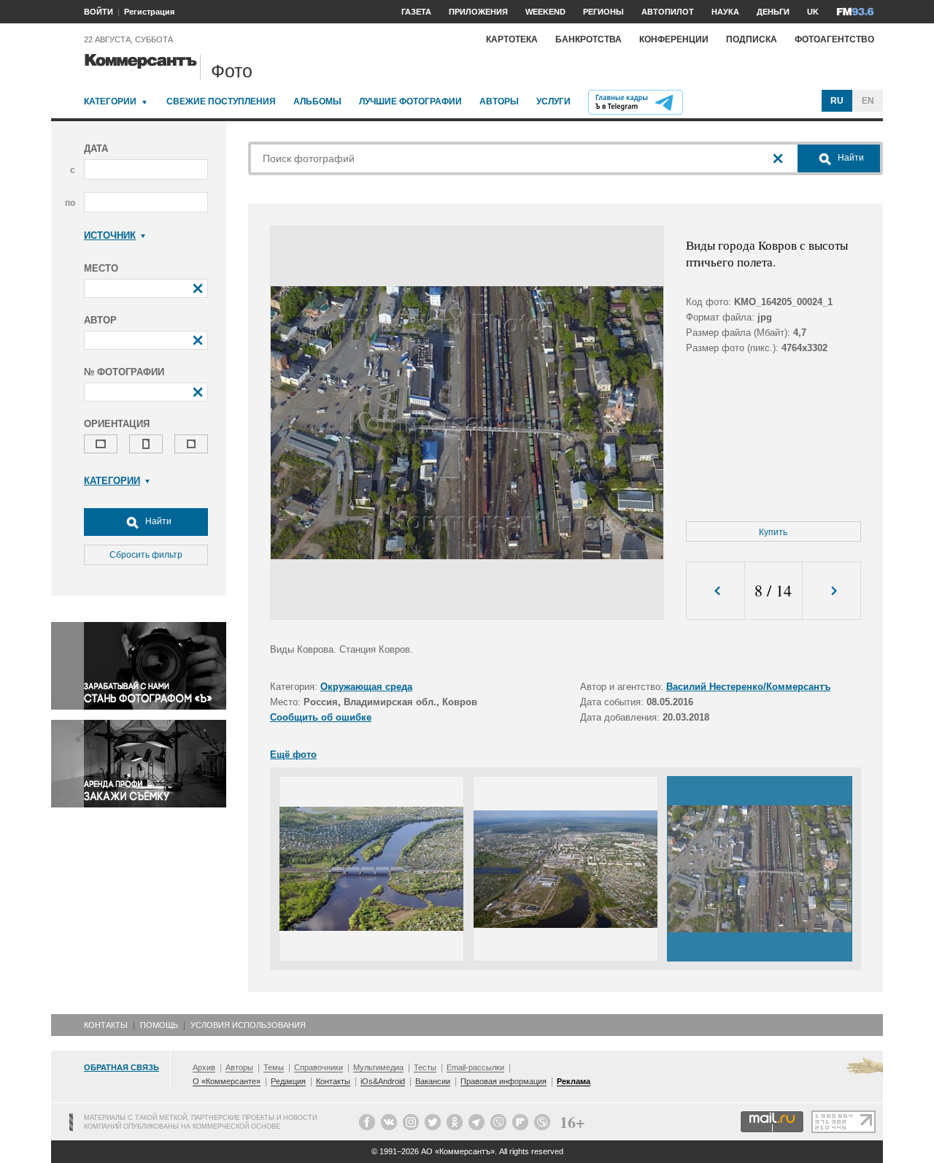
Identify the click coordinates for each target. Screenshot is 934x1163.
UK (813, 11)
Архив (204, 1067)
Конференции (674, 39)
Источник (110, 235)
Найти (157, 521)
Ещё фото (293, 754)
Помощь (159, 1025)
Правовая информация (503, 1081)
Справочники (318, 1067)
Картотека (512, 39)
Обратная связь (121, 1067)
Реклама (573, 1081)
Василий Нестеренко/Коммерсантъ (748, 686)
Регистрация (149, 11)
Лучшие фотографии (410, 101)
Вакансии (432, 1081)
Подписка (751, 39)
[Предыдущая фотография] (715, 591)
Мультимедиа (378, 1067)
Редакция (288, 1081)
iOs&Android (382, 1081)
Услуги (553, 101)
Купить (773, 532)
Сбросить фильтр (145, 555)
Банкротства (588, 39)
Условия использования (248, 1025)
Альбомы (317, 101)
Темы (273, 1067)
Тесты (425, 1067)
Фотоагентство (834, 39)
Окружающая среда (366, 686)
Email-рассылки (475, 1067)
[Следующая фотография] (831, 591)
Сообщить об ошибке (320, 717)
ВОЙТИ (98, 11)
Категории (110, 101)
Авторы (499, 101)
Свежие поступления (221, 101)
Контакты (106, 1025)
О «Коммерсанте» (226, 1081)
